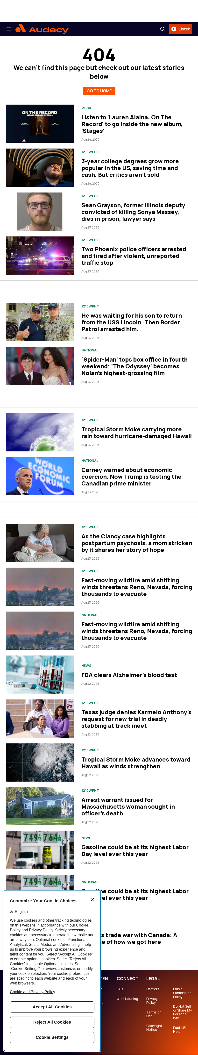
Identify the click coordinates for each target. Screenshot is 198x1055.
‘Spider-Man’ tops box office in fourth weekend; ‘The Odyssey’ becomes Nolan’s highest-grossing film (134, 366)
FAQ (120, 989)
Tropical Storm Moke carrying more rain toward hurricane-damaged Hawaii (136, 432)
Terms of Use (153, 1014)
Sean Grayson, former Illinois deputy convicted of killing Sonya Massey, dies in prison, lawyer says (133, 211)
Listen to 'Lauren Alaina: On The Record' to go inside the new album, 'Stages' (132, 124)
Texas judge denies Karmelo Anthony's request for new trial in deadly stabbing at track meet (136, 718)
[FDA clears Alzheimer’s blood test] (40, 675)
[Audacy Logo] (42, 29)
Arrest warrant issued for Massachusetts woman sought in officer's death (128, 806)
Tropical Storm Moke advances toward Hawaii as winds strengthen (135, 762)
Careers (152, 989)
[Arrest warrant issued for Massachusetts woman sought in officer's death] (40, 806)
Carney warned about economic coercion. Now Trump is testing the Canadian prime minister (131, 476)
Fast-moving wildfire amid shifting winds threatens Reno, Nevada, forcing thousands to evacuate (136, 587)
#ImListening (127, 999)
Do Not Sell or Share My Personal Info (182, 1012)
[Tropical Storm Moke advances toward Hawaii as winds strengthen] (40, 762)
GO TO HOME (99, 90)
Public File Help (181, 1030)
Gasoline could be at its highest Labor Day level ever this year (135, 850)
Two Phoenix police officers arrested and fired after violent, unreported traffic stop (133, 255)
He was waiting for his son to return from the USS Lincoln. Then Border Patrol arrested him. (131, 322)
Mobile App (98, 1004)
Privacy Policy (151, 1001)
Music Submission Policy (182, 993)
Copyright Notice (154, 1028)
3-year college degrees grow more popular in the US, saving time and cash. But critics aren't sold (130, 167)
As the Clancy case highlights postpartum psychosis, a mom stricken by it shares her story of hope (136, 543)
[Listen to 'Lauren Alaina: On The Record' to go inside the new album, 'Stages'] (40, 124)
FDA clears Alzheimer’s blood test (129, 675)
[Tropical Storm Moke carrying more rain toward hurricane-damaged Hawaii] (40, 432)
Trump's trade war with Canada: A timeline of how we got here (129, 938)
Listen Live (98, 991)
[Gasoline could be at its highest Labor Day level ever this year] (40, 850)
